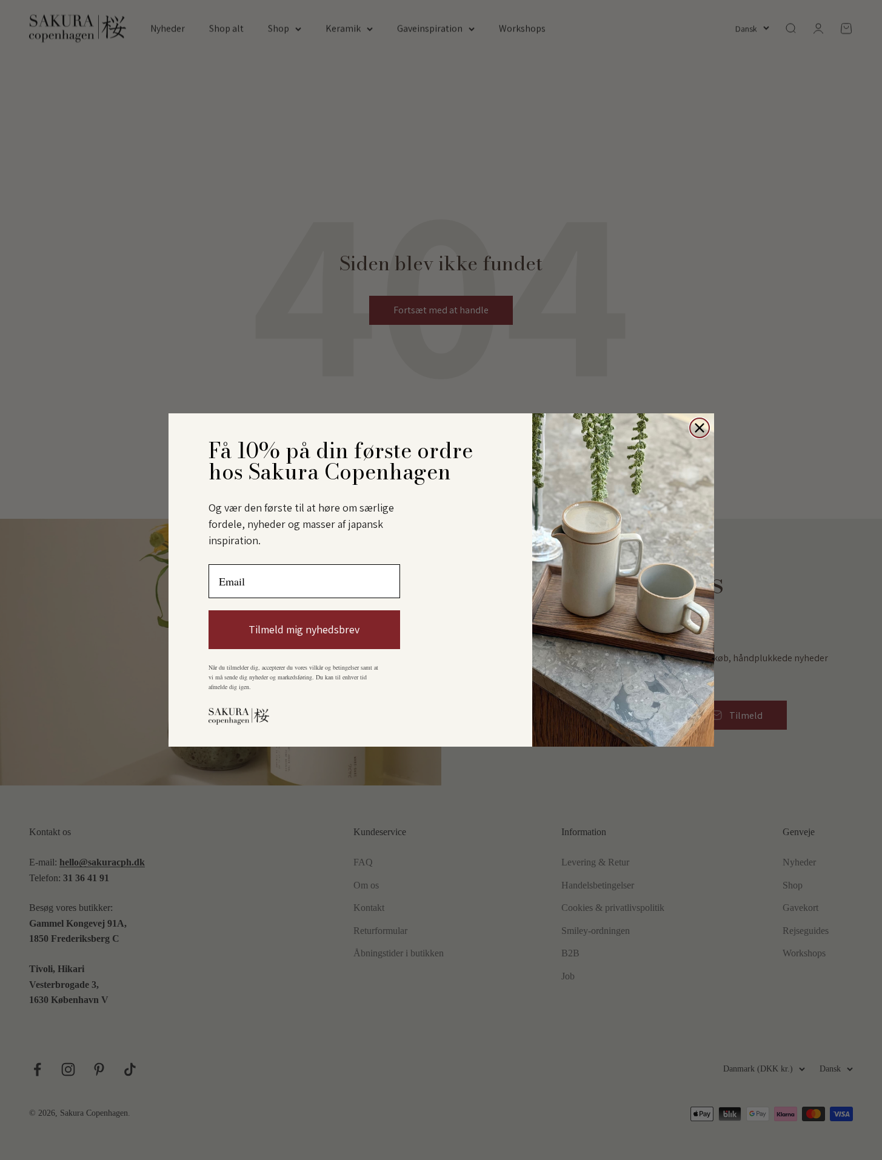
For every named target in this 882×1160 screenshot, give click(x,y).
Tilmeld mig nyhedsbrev (304, 629)
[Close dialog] (699, 428)
